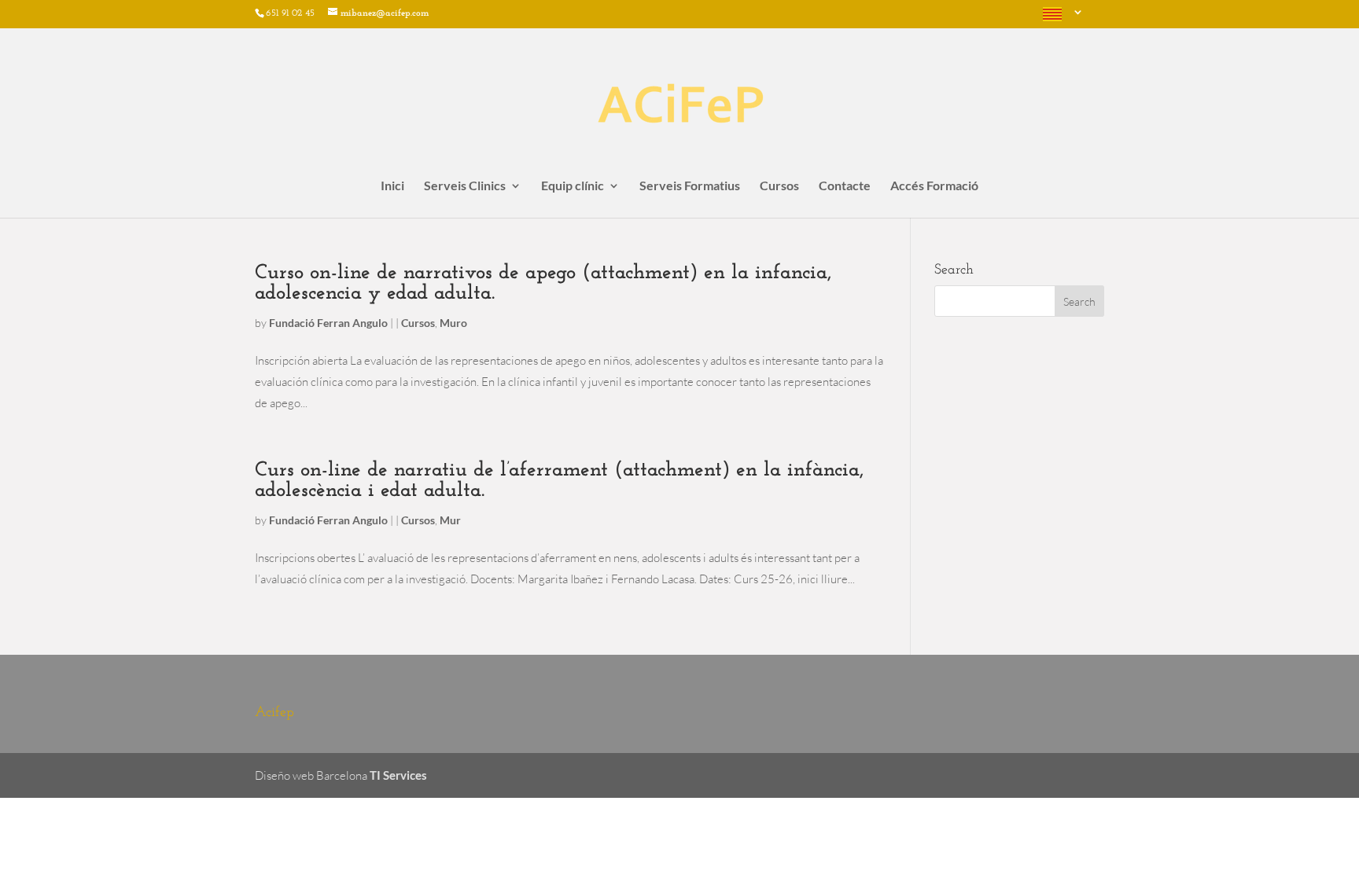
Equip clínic (572, 186)
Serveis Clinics (465, 186)
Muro (453, 322)
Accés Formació (934, 186)
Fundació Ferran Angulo (328, 322)
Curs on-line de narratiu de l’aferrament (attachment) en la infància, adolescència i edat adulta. (559, 480)
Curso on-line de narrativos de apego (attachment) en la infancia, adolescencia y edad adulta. (543, 283)
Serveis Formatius (689, 186)
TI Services (398, 775)
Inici (392, 186)
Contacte (845, 186)
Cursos (779, 186)
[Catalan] (1061, 17)
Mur (450, 520)
